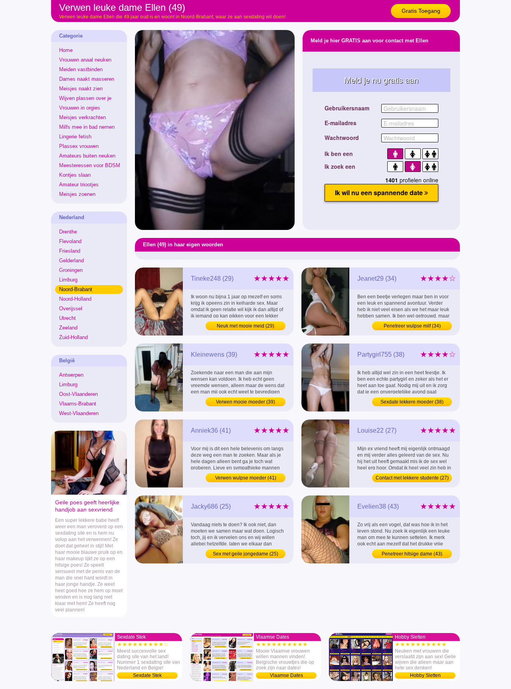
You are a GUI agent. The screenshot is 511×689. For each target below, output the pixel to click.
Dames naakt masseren (86, 79)
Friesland (69, 251)
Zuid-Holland (73, 337)
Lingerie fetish (75, 137)
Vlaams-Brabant (77, 404)
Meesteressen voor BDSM (89, 165)
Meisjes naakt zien (81, 89)
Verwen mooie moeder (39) (245, 402)
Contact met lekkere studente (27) (412, 478)
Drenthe (68, 232)
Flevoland (70, 241)
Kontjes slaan (75, 175)
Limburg (68, 280)
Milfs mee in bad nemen (87, 127)
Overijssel (70, 309)
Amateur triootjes (79, 185)
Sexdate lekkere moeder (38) (412, 402)
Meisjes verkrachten (82, 117)
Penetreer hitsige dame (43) (412, 554)
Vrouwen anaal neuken (85, 60)
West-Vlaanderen (79, 413)
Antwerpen (71, 375)
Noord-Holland (75, 299)
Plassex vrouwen (79, 146)
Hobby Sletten (425, 675)
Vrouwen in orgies (79, 108)
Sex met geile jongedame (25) (245, 554)
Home (66, 50)
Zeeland (68, 328)
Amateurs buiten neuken (87, 156)
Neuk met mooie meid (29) (245, 326)
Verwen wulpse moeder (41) (245, 478)
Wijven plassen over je (85, 98)
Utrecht (67, 318)
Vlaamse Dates (286, 675)
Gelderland (71, 261)
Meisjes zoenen (77, 194)
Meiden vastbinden (81, 69)
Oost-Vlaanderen (78, 394)
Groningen (71, 270)
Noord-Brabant (75, 289)
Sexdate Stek (147, 675)
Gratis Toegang (421, 11)
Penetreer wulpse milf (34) (412, 326)
